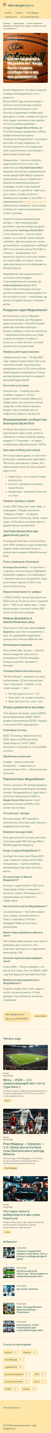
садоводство (11, 16)
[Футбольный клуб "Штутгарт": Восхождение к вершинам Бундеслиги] (9, 1272)
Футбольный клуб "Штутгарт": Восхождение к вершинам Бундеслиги (32, 1274)
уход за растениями (16, 1381)
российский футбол (30, 16)
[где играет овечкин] (9, 1290)
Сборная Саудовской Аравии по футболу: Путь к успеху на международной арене (31, 1255)
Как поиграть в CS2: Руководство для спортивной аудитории (29, 1328)
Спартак (19, 12)
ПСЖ (39, 1374)
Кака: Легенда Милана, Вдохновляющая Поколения (29, 1310)
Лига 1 (7, 1100)
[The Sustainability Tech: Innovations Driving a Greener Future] (25, 1057)
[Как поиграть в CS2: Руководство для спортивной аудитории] (9, 1326)
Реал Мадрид (32, 12)
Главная (6, 23)
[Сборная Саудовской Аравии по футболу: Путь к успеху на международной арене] (9, 1252)
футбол (8, 12)
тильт (7, 1232)
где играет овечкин (27, 1289)
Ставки (10, 1389)
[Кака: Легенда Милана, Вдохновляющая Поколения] (9, 1308)
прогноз (29, 1389)
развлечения (18, 23)
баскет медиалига (34, 201)
